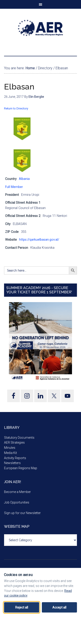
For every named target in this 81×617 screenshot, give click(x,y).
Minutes (9, 447)
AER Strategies (14, 442)
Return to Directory (16, 108)
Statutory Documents (19, 437)
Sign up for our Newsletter (22, 513)
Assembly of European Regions (40, 28)
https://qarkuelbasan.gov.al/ (39, 240)
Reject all (21, 607)
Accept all (59, 607)
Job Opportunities (16, 502)
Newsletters (12, 463)
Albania (24, 179)
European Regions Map (20, 468)
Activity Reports (15, 458)
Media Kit (10, 453)
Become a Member (17, 492)
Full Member (14, 187)
